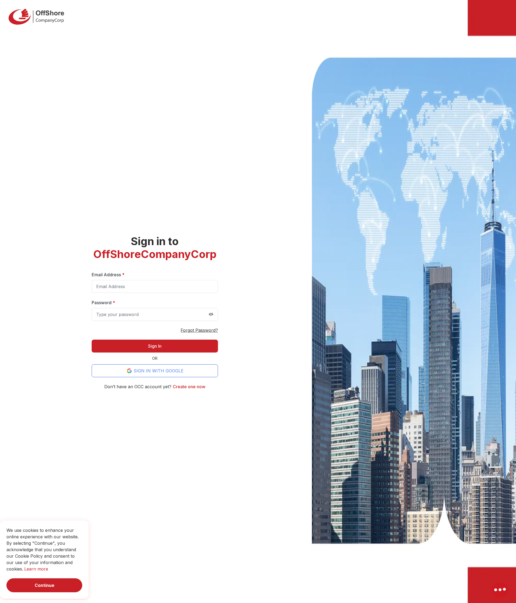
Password (103, 302)
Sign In (155, 346)
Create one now (189, 386)
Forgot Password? (199, 330)
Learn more (36, 569)
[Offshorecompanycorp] (36, 17)
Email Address (108, 274)
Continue (44, 585)
